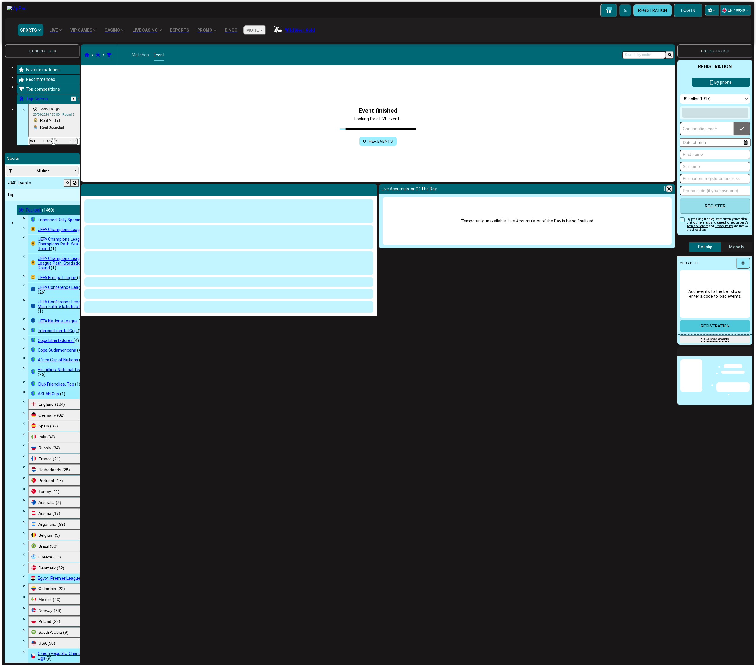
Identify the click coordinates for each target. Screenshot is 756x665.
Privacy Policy (724, 226)
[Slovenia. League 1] (109, 55)
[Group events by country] (75, 183)
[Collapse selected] (67, 183)
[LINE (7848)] (86, 55)
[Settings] (712, 10)
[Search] (670, 55)
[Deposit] (625, 10)
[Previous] (73, 98)
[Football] (98, 55)
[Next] (101, 188)
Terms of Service (697, 226)
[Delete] (370, 188)
